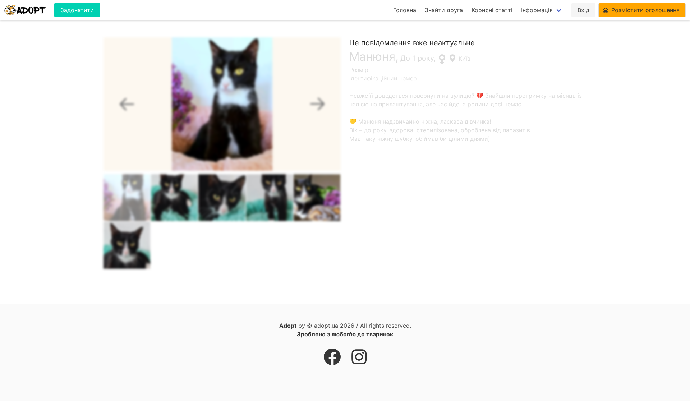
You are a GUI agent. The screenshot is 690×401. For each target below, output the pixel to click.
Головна (404, 10)
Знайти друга (444, 10)
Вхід (583, 10)
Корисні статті (492, 10)
